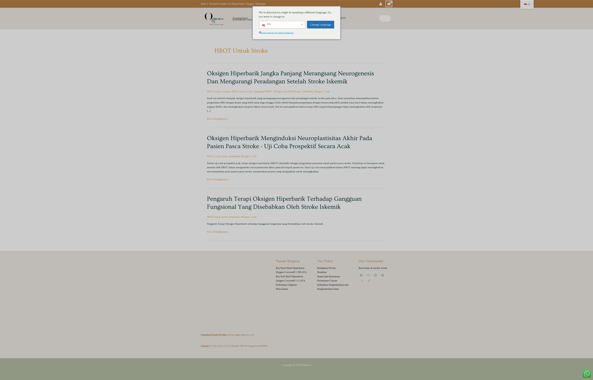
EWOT (342, 18)
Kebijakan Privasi (326, 268)
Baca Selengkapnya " (218, 118)
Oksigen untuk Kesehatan (287, 91)
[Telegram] (382, 275)
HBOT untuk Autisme (218, 91)
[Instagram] (368, 275)
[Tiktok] (369, 280)
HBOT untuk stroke (242, 91)
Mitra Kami (282, 289)
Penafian (321, 272)
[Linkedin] (375, 275)
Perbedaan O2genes (286, 284)
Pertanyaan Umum (327, 280)
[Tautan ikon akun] (380, 3)
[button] (385, 18)
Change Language (320, 24)
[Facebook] (361, 275)
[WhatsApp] (362, 280)
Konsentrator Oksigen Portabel (249, 20)
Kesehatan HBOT (263, 91)
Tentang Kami (240, 18)
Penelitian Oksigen (312, 91)
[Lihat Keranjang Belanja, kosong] (388, 4)
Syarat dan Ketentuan (328, 276)
